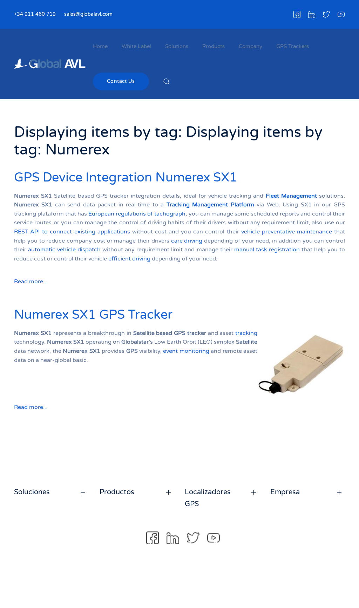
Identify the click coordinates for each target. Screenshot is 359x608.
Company (250, 46)
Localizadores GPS (208, 498)
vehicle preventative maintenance (286, 231)
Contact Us (121, 81)
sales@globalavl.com (88, 14)
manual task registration (267, 249)
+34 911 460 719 (35, 14)
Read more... (30, 281)
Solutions (176, 46)
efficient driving (129, 258)
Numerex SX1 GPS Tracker (93, 314)
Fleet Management (291, 195)
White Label (136, 46)
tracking (246, 333)
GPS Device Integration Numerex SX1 (125, 177)
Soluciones (32, 492)
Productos (117, 492)
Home (100, 46)
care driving (187, 240)
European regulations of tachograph (136, 213)
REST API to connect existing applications (72, 231)
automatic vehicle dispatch (64, 249)
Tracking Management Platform (210, 204)
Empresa (285, 492)
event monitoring (186, 351)
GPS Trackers (292, 46)
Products (213, 46)
